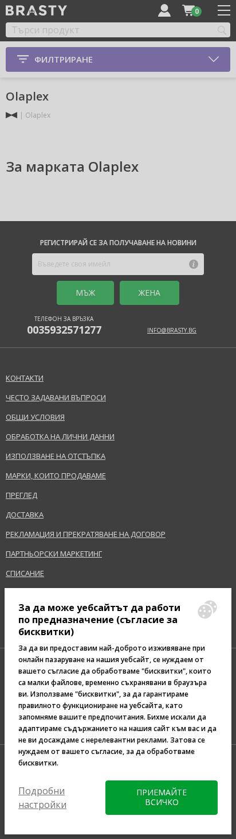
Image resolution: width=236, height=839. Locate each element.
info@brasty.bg (171, 330)
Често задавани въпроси (56, 397)
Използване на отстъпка (55, 456)
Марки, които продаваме (56, 475)
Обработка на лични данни (60, 436)
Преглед (21, 495)
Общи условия (35, 417)
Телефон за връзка (64, 325)
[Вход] (164, 10)
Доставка (25, 514)
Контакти (25, 378)
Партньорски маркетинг (54, 553)
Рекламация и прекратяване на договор (86, 534)
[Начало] (11, 115)
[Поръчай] (188, 10)
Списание (25, 573)
